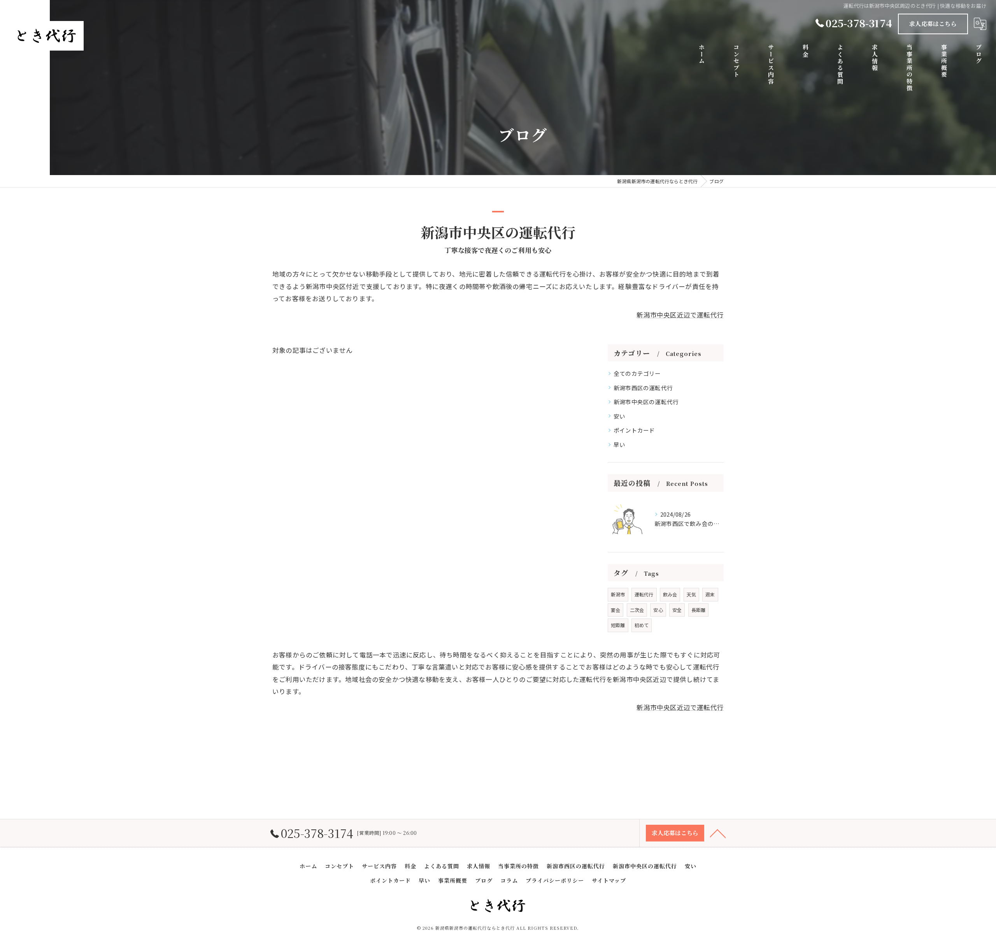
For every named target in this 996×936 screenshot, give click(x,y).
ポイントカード (634, 430)
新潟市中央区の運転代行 (646, 402)
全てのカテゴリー (637, 373)
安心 (658, 609)
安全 (677, 609)
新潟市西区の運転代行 (643, 388)
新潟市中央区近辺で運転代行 (680, 314)
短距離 (618, 625)
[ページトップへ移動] (718, 833)
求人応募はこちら (933, 23)
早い (619, 444)
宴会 (615, 609)
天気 (691, 594)
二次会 (637, 609)
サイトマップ (609, 880)
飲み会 (670, 594)
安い (619, 416)
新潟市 (618, 594)
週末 (710, 594)
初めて (642, 625)
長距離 (698, 609)
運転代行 (644, 594)
